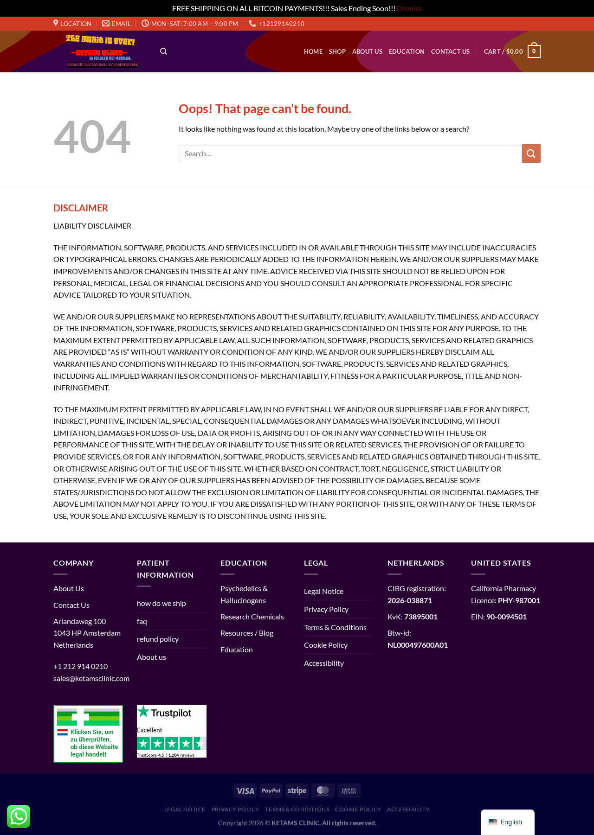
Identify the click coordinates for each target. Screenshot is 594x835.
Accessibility (324, 662)
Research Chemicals (252, 616)
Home (313, 51)
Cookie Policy (326, 644)
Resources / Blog (246, 632)
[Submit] (531, 153)
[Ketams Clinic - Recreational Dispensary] (99, 51)
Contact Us (450, 51)
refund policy (158, 638)
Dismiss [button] (409, 8)
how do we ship (161, 603)
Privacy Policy (326, 609)
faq (142, 621)
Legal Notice (323, 590)
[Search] (163, 51)
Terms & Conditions (335, 627)
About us (367, 51)
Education (407, 51)
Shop (337, 51)
